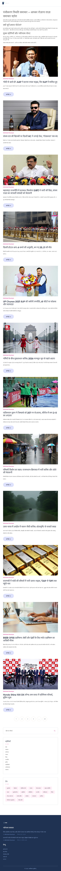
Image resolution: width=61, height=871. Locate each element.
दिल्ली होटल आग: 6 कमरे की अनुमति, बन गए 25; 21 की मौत (27, 247)
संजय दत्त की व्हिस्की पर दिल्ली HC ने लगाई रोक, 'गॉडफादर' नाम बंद (30, 136)
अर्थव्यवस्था (7, 767)
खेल (6, 747)
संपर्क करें (5, 856)
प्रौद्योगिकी (7, 764)
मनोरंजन (7, 752)
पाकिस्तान (45, 792)
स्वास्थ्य (6, 769)
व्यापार (6, 754)
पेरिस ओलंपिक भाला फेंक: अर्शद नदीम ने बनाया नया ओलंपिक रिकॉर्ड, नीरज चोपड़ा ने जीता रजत (24, 832)
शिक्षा (6, 757)
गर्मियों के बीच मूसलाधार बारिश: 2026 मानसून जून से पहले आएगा (29, 359)
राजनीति (7, 759)
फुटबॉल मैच (15, 792)
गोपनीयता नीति (6, 854)
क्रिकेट (15, 788)
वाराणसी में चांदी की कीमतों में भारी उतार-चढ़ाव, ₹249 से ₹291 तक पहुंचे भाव (20, 837)
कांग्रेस (27, 796)
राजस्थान (34, 796)
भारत (8, 792)
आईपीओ (23, 792)
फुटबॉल (8, 788)
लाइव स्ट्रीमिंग (47, 788)
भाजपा (31, 788)
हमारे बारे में (5, 849)
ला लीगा (37, 792)
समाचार (6, 749)
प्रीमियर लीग (23, 788)
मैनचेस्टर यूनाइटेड (10, 800)
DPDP (4, 859)
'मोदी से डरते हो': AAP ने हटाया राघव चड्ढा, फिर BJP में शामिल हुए (30, 82)
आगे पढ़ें (7, 94)
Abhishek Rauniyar (8, 78)
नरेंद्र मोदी (20, 800)
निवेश (52, 792)
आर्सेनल (41, 796)
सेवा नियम (5, 851)
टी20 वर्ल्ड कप (10, 796)
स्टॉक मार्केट (19, 796)
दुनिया (6, 762)
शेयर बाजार (38, 788)
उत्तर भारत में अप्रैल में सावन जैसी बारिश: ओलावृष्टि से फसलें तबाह (29, 527)
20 (45, 719)
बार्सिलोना (30, 792)
